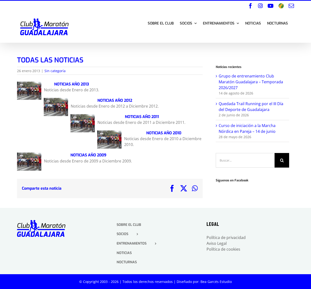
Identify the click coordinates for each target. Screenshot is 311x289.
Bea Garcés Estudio (216, 281)
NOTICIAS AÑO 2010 (163, 133)
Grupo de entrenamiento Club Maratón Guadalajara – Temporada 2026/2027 (251, 81)
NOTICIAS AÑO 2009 (87, 155)
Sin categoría (55, 70)
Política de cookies (223, 249)
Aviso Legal (217, 243)
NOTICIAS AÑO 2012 (114, 100)
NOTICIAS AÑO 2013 (71, 84)
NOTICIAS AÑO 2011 (141, 116)
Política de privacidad (226, 237)
